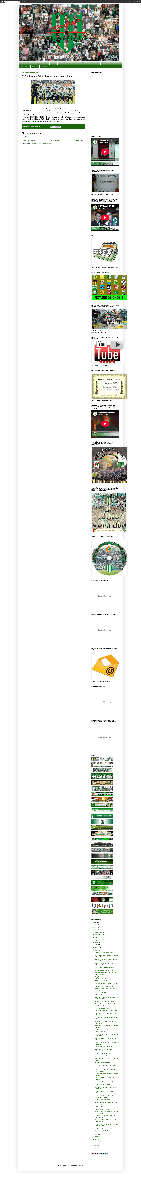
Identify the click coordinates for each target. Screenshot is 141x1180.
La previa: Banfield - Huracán (103, 1128)
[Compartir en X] (55, 127)
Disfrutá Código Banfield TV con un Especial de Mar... (105, 964)
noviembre (98, 934)
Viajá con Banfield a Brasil (102, 1131)
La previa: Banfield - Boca (102, 1053)
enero (97, 1142)
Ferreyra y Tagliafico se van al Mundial (106, 983)
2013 (95, 922)
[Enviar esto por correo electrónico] (51, 127)
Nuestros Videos (80, 63)
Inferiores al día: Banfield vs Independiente (103, 1030)
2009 (95, 1145)
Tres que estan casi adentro (103, 1008)
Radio (97, 63)
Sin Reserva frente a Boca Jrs (103, 1046)
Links (112, 63)
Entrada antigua (79, 141)
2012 (95, 924)
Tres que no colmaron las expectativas (106, 1010)
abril (96, 1134)
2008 (95, 1148)
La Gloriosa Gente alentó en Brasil (105, 1082)
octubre (97, 937)
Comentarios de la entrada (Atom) (41, 144)
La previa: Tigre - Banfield (102, 1084)
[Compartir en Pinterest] (59, 127)
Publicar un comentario (32, 137)
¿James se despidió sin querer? (104, 1056)
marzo (97, 1137)
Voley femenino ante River (102, 1063)
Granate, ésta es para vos (102, 1099)
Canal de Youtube (65, 63)
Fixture (35, 63)
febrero (97, 1139)
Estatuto (35, 66)
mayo (97, 950)
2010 (95, 930)
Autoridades (24, 66)
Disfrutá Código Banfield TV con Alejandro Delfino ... (104, 1096)
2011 (95, 927)
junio (96, 947)
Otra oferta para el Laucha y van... (105, 970)
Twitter (53, 63)
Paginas (44, 66)
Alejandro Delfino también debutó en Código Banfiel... (106, 1105)
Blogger (80, 1166)
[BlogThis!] (53, 127)
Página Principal (55, 141)
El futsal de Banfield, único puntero (105, 981)
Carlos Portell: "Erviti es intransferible (106, 967)
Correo (104, 63)
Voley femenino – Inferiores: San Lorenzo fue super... (104, 977)
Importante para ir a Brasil (102, 1109)
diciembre (98, 932)
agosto (97, 942)
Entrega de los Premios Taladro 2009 (106, 986)
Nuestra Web (24, 63)
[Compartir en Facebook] (57, 127)
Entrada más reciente (29, 141)
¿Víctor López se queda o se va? (104, 952)
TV (91, 63)
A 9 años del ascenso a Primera (104, 1001)
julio (96, 945)
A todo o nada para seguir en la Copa (106, 1102)
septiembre (98, 940)
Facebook (44, 63)
